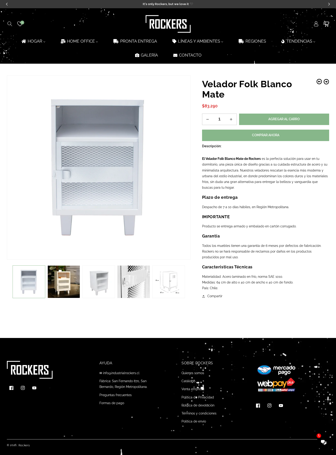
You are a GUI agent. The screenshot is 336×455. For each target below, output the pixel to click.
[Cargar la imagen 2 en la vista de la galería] (64, 281)
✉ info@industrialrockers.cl (119, 373)
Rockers (24, 445)
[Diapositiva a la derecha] (183, 281)
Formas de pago (111, 403)
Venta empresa (192, 389)
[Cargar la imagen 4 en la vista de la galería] (133, 281)
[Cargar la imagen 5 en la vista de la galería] (168, 281)
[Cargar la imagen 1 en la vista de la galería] (29, 281)
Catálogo (188, 381)
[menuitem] (33, 41)
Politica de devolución (197, 405)
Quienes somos (192, 373)
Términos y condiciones (198, 413)
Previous (319, 81)
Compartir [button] (214, 296)
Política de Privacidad (197, 397)
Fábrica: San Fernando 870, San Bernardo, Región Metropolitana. (123, 384)
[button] (10, 23)
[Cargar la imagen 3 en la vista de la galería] (98, 281)
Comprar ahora (265, 135)
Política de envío (193, 421)
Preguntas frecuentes (115, 395)
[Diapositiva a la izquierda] (13, 281)
